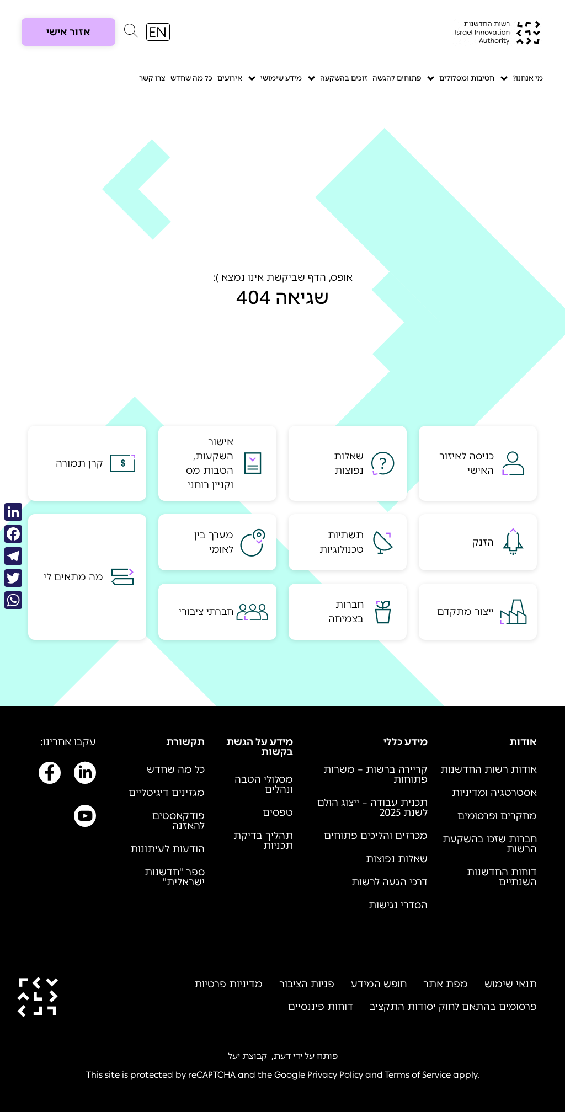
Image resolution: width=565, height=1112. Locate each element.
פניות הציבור (306, 984)
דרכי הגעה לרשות (389, 882)
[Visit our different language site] (158, 32)
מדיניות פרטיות (228, 984)
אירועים (229, 78)
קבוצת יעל (247, 1056)
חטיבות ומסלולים (466, 78)
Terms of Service (418, 1075)
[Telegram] (13, 556)
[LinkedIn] (13, 512)
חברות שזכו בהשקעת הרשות (490, 844)
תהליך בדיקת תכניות (263, 841)
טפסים (278, 812)
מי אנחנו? (528, 78)
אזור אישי (68, 32)
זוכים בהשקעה (343, 78)
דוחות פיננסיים (320, 1007)
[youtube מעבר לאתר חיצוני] (85, 818)
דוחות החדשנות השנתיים (502, 877)
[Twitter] (13, 578)
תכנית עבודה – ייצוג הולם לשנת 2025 (372, 807)
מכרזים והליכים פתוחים (376, 836)
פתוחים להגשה (396, 78)
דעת (282, 1056)
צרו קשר (152, 78)
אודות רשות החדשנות (488, 769)
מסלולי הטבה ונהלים (263, 784)
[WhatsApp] (13, 600)
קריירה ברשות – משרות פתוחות (375, 774)
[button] (130, 33)
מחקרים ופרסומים (497, 816)
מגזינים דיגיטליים (167, 793)
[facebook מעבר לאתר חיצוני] (50, 775)
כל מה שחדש (191, 78)
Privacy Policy (335, 1075)
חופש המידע (379, 984)
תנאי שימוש (510, 984)
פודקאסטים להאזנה (178, 821)
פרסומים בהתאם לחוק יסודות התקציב (453, 1007)
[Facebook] (13, 534)
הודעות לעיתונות (167, 849)
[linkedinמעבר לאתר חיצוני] (85, 775)
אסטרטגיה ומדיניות (494, 793)
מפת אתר (445, 984)
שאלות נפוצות (397, 859)
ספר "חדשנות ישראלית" (175, 877)
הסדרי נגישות (398, 905)
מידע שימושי (281, 78)
